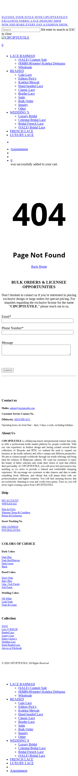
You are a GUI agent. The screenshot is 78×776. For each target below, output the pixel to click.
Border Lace (26, 722)
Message (7, 342)
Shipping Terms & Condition (16, 512)
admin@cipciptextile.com (22, 408)
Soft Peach (7, 587)
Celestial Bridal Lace (32, 748)
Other (22, 737)
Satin (21, 725)
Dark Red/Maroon (11, 560)
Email (6, 316)
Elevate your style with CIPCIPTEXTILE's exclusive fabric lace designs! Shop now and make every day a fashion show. (35, 20)
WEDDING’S (19, 740)
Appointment (18, 770)
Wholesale (25, 695)
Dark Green (7, 563)
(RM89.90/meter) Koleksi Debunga (41, 691)
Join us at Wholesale (12, 648)
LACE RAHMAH (22, 684)
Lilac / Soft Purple (11, 584)
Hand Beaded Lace (11, 644)
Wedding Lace (9, 641)
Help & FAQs (9, 509)
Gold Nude (7, 601)
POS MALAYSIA (11, 530)
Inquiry (23, 733)
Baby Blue (7, 581)
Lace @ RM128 (9, 629)
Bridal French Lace (31, 752)
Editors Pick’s (27, 706)
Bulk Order (25, 729)
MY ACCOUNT (10, 500)
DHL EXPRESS (10, 526)
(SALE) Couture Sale (32, 688)
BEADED (17, 699)
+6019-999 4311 (22, 419)
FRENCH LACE (21, 759)
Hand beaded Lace (30, 714)
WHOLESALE (9, 503)
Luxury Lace (8, 635)
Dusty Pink (7, 577)
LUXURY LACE (22, 763)
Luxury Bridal (27, 744)
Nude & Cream (9, 604)
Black (4, 566)
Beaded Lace (8, 632)
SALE (5, 626)
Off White (7, 598)
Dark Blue (7, 557)
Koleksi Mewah (28, 710)
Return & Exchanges (12, 515)
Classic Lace (26, 718)
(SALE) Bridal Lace (31, 755)
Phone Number (12, 328)
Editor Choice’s (9, 638)
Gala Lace (25, 703)
